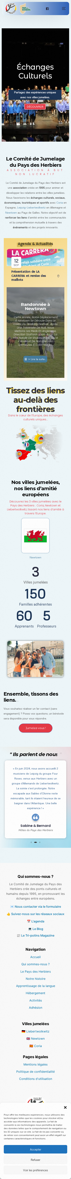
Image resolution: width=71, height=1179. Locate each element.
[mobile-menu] (60, 8)
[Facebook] (47, 8)
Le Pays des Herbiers (35, 971)
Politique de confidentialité (35, 1071)
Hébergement (35, 993)
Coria (59, 202)
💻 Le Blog (35, 929)
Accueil (35, 957)
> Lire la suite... (36, 361)
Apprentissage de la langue (35, 986)
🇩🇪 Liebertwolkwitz (35, 1031)
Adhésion (35, 1007)
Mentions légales (35, 1064)
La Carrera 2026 (23, 272)
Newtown (11, 212)
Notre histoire (35, 979)
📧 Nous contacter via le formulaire (35, 906)
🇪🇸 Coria (35, 1046)
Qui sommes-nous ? (35, 964)
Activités (35, 1000)
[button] (65, 1107)
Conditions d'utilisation (35, 1079)
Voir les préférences (35, 1170)
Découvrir (35, 106)
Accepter (35, 1149)
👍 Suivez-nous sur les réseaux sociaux (35, 914)
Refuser (35, 1159)
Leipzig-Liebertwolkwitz (31, 207)
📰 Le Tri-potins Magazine (35, 935)
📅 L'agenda (35, 921)
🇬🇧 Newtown (35, 1038)
